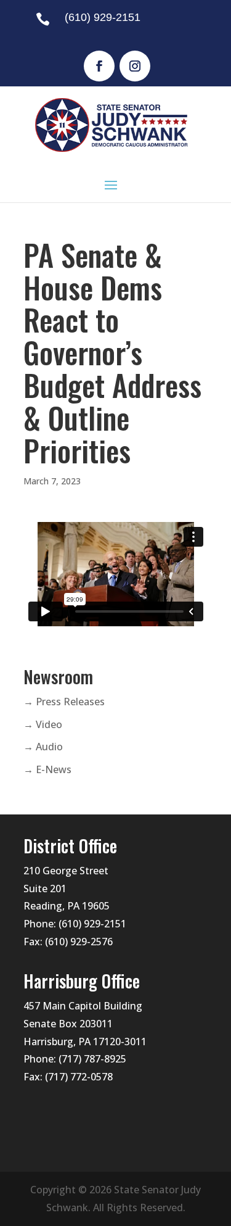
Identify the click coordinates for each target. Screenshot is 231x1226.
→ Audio (43, 746)
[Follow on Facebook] (99, 66)
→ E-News (47, 769)
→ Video (42, 724)
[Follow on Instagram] (135, 66)
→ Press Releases (64, 701)
